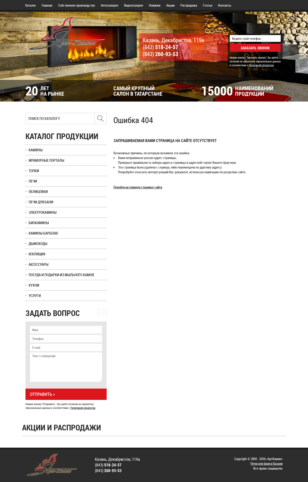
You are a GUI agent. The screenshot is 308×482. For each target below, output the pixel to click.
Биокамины (39, 222)
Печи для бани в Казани (267, 463)
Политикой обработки (261, 65)
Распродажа (188, 5)
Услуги (35, 295)
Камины (36, 149)
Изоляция (37, 254)
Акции (170, 5)
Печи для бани (41, 201)
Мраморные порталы (46, 160)
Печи (33, 181)
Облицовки (38, 191)
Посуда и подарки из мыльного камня (61, 274)
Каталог (30, 5)
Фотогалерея (109, 5)
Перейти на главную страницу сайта (137, 187)
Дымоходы (38, 243)
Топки (34, 170)
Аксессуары (38, 264)
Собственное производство (76, 5)
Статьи (207, 5)
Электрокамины (43, 212)
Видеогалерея (133, 5)
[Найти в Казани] (100, 118)
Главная (47, 5)
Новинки (154, 5)
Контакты (224, 5)
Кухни (34, 285)
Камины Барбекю (43, 233)
